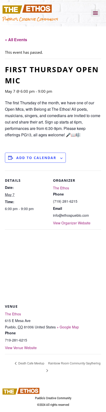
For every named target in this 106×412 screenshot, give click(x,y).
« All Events (16, 39)
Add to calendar (36, 157)
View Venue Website (21, 347)
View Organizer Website (71, 222)
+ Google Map (68, 326)
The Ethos (61, 187)
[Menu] (95, 13)
